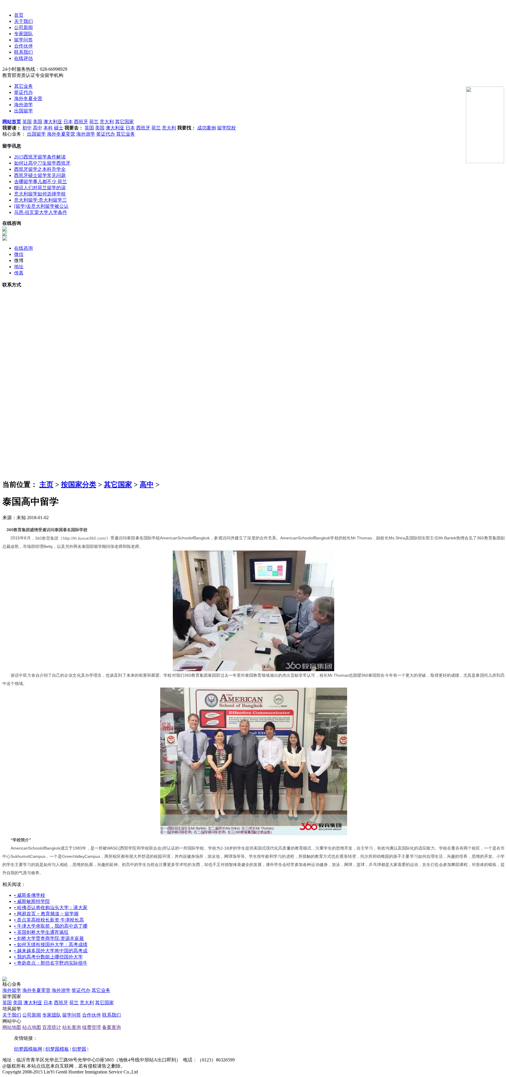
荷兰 (94, 121)
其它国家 (124, 121)
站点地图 (31, 1027)
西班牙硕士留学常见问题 (40, 175)
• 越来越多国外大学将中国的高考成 (50, 950)
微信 (18, 254)
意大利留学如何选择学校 (40, 193)
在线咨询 (23, 248)
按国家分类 (78, 484)
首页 (18, 15)
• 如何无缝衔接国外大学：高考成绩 (50, 944)
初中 (27, 127)
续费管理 (91, 1027)
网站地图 (11, 1027)
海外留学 (11, 990)
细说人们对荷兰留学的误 (40, 187)
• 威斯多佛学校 (29, 895)
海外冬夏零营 (61, 133)
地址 (18, 266)
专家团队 (23, 33)
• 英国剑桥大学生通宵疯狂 (41, 932)
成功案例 (206, 127)
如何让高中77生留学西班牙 (42, 163)
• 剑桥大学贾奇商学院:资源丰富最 (49, 938)
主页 (46, 484)
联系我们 (23, 52)
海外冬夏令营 (28, 98)
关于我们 (23, 21)
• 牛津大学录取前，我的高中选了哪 (50, 926)
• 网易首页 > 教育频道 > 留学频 (46, 913)
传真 (18, 272)
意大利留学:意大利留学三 (40, 199)
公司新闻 (23, 27)
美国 (37, 121)
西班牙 (81, 121)
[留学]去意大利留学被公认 (41, 206)
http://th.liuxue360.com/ (84, 538)
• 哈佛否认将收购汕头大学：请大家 (50, 907)
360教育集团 (47, 538)
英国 (27, 121)
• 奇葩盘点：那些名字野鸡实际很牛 (50, 962)
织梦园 (79, 1048)
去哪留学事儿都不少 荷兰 (40, 181)
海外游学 (23, 104)
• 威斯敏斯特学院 (32, 901)
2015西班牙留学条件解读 (40, 156)
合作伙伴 (23, 45)
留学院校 (226, 127)
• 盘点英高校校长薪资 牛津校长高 (49, 919)
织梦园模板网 (28, 1048)
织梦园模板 (57, 1048)
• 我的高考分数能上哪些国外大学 (48, 956)
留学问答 (23, 39)
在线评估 (23, 58)
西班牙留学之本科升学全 (40, 169)
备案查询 (111, 1027)
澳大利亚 (52, 121)
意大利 (107, 121)
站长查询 (71, 1027)
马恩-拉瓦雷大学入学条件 (40, 212)
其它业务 (23, 86)
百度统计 (51, 1027)
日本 (68, 121)
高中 (37, 127)
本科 (48, 127)
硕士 (58, 127)
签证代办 (23, 92)
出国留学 (23, 110)
